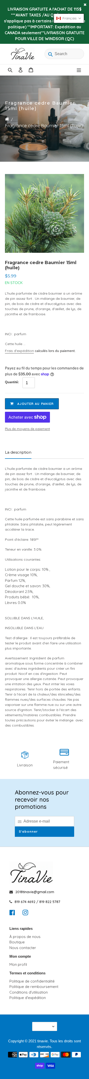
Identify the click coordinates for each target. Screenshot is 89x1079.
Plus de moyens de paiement (27, 429)
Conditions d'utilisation (28, 992)
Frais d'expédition (19, 351)
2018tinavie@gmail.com (34, 892)
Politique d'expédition (27, 997)
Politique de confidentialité (32, 981)
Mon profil (18, 964)
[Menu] (79, 69)
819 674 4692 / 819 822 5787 (37, 902)
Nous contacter (22, 947)
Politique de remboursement (33, 986)
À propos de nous (25, 936)
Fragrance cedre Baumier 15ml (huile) (44, 125)
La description (18, 452)
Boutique (17, 942)
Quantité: (12, 382)
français (43, 1026)
